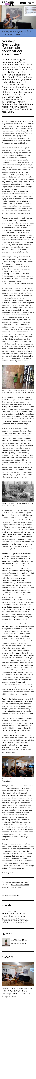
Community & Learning (10, 896)
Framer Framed (8, 3)
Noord (23, 3)
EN (29, 3)
